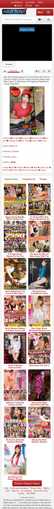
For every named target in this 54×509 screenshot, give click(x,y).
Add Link (15, 490)
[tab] (11, 179)
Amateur (26, 138)
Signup (19, 5)
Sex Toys (25, 140)
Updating (15, 151)
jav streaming (16, 2)
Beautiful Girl (37, 138)
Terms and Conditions (19, 488)
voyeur (43, 170)
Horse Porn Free (41, 490)
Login (29, 5)
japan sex (44, 167)
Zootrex (21, 493)
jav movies (30, 2)
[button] (37, 5)
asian (28, 167)
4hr (12, 167)
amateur (20, 167)
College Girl (13, 140)
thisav (40, 2)
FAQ (6, 488)
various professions (29, 170)
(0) (38, 71)
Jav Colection (26, 490)
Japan (14, 156)
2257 (8, 490)
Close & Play (27, 29)
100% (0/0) (15, 71)
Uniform (35, 140)
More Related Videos (28, 483)
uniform (15, 170)
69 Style (16, 138)
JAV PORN (30, 493)
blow (35, 167)
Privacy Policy (36, 488)
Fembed (8, 64)
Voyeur (44, 140)
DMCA (46, 488)
